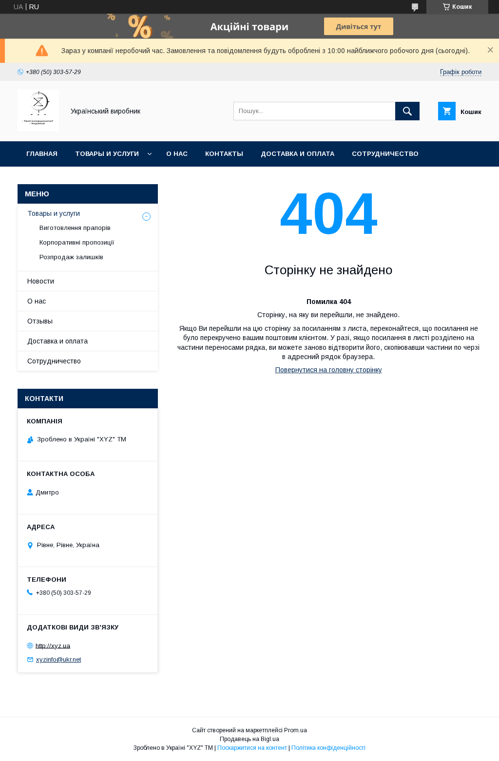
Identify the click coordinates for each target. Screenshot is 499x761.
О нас (177, 153)
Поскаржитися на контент (252, 747)
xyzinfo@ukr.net (58, 659)
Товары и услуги (107, 153)
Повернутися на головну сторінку (328, 370)
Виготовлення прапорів (75, 227)
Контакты (224, 153)
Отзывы (40, 321)
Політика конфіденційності (328, 747)
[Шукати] (407, 111)
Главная (42, 153)
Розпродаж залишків (71, 257)
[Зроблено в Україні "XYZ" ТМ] (38, 129)
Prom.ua (295, 730)
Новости (40, 281)
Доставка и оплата (297, 153)
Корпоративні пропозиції (77, 242)
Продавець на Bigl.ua (249, 739)
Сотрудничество (385, 153)
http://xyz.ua (53, 645)
